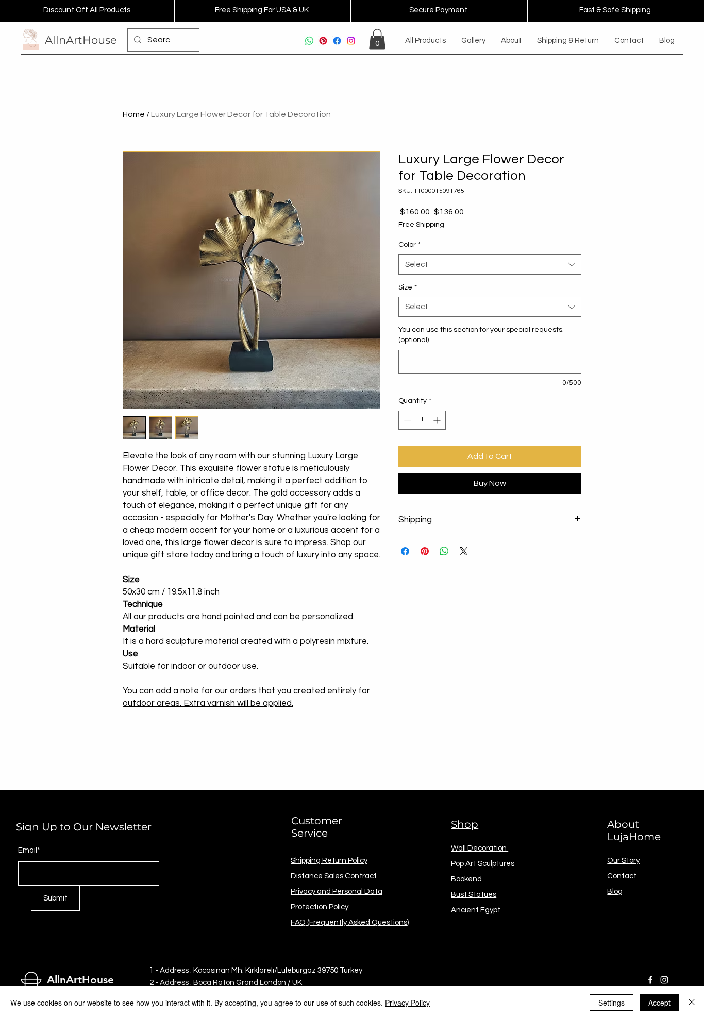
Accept (659, 1002)
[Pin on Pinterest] (424, 551)
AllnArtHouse (81, 39)
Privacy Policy (407, 1002)
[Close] (691, 1002)
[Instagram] (351, 41)
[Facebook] (337, 41)
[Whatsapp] (309, 41)
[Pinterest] (323, 41)
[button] (377, 39)
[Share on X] (464, 551)
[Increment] (437, 420)
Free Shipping (421, 224)
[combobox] (489, 264)
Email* (29, 850)
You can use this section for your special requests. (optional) (481, 335)
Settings (611, 1002)
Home (134, 114)
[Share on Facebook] (405, 551)
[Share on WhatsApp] (444, 551)
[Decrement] (406, 420)
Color (409, 244)
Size (407, 287)
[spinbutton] (422, 420)
